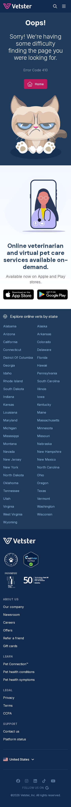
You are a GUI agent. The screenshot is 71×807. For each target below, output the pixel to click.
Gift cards (10, 646)
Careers (9, 622)
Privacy (8, 698)
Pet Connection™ (15, 664)
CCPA (7, 713)
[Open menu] (64, 6)
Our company (13, 607)
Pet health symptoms (19, 680)
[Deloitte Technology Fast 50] (36, 580)
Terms (8, 705)
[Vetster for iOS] (18, 294)
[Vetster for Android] (52, 294)
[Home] (17, 6)
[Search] (55, 6)
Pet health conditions (19, 672)
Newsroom (11, 615)
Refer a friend (13, 638)
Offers (7, 630)
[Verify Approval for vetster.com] (31, 560)
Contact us (11, 731)
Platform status (14, 739)
